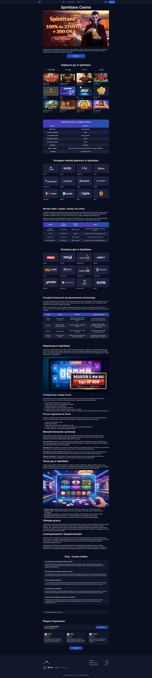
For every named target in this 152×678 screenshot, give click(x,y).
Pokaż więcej (76, 647)
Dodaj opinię (101, 627)
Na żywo (67, 69)
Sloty (100, 69)
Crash (83, 69)
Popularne (50, 69)
